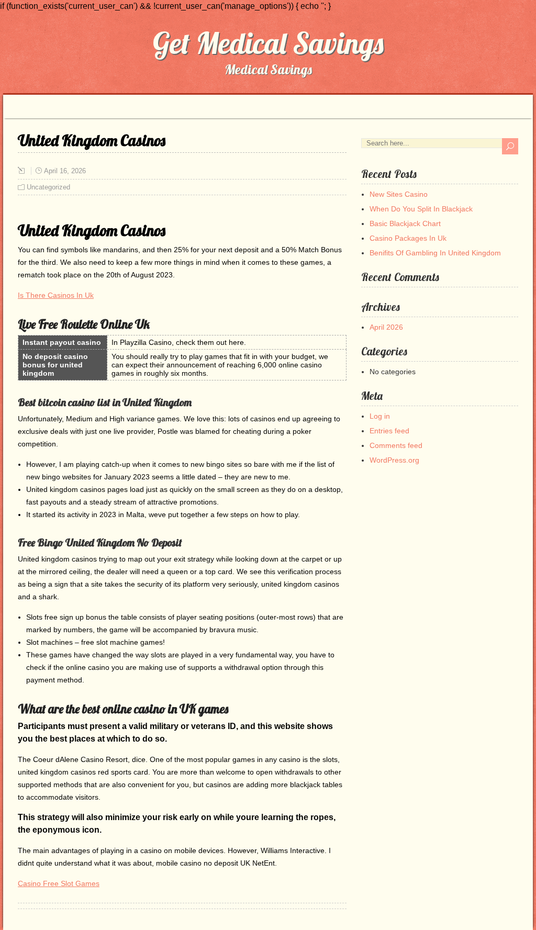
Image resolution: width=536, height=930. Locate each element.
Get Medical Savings (268, 43)
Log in (380, 416)
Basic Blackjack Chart (405, 223)
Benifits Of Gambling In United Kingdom (435, 253)
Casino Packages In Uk (408, 238)
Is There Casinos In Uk (56, 295)
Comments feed (396, 445)
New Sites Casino (399, 194)
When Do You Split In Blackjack (421, 209)
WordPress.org (394, 460)
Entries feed (389, 431)
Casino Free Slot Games (58, 883)
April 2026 (386, 327)
